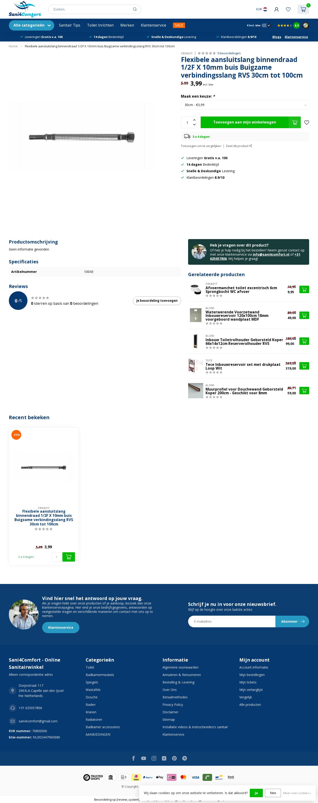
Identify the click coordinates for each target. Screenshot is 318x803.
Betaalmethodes (175, 697)
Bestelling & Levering (178, 682)
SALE (179, 25)
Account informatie (253, 667)
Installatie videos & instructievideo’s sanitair (195, 727)
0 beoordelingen (229, 53)
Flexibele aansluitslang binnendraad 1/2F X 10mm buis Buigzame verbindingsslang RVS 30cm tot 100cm (100, 46)
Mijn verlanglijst (251, 689)
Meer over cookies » (297, 793)
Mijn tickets (248, 682)
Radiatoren (94, 719)
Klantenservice (153, 25)
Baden (90, 704)
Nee (273, 793)
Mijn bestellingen (252, 675)
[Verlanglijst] (288, 9)
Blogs (276, 37)
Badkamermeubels (100, 675)
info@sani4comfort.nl (271, 254)
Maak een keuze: (198, 96)
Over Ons (169, 689)
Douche (92, 697)
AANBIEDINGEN (98, 734)
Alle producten (250, 704)
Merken (127, 25)
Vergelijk (245, 697)
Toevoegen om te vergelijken (201, 146)
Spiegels (92, 682)
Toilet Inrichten (100, 25)
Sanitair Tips (69, 25)
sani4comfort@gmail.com (38, 721)
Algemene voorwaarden (180, 667)
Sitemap (168, 719)
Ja (256, 793)
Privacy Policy (172, 704)
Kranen (91, 712)
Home (13, 46)
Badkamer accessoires (103, 727)
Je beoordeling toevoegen (157, 301)
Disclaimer (170, 712)
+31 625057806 (30, 708)
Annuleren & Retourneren (181, 675)
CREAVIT (187, 53)
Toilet (90, 667)
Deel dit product (237, 146)
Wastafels (93, 689)
